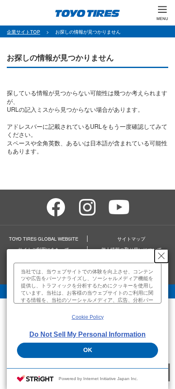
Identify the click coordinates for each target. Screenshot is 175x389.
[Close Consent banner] (161, 256)
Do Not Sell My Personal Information (87, 334)
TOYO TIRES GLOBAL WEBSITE (43, 239)
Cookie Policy (88, 317)
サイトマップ (131, 239)
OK (87, 349)
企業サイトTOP (23, 31)
